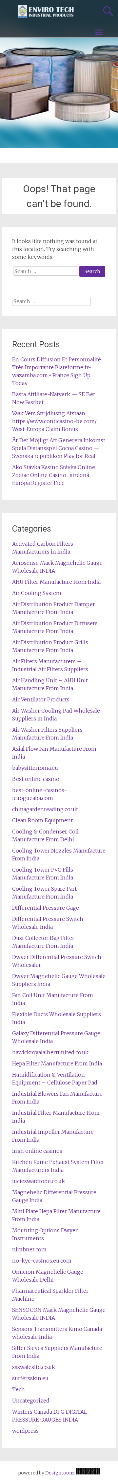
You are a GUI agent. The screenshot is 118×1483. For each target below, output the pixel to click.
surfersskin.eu (30, 1378)
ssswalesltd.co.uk (33, 1367)
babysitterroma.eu (35, 767)
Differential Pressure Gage (45, 907)
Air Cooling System (36, 593)
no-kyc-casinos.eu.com (41, 1260)
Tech (18, 1389)
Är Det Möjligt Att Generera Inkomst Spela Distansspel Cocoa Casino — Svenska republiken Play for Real (58, 448)
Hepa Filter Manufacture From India (57, 1063)
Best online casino (35, 779)
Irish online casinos (37, 1151)
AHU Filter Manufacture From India (56, 582)
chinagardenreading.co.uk (45, 809)
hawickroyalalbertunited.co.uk (50, 1052)
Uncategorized (30, 1400)
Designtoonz (60, 1473)
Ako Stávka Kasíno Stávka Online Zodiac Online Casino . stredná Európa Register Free (53, 475)
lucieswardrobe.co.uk (38, 1181)
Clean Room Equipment (42, 820)
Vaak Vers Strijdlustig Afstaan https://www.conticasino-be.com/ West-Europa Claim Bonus (54, 421)
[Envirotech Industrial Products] (46, 15)
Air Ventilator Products (40, 699)
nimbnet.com (29, 1249)
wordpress (25, 1430)
